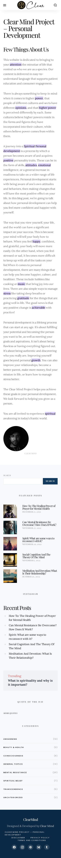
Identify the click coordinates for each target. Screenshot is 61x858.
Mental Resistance (15, 772)
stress (7, 293)
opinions (20, 107)
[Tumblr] (46, 847)
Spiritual (29, 146)
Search (7, 475)
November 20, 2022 (32, 544)
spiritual (50, 413)
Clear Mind (47, 826)
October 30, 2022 (31, 576)
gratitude (23, 298)
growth (35, 360)
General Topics (13, 764)
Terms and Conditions (32, 840)
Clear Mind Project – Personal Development (24, 833)
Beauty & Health (13, 747)
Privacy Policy (39, 837)
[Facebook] (14, 847)
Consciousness (13, 755)
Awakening (10, 739)
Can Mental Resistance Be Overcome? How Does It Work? (39, 523)
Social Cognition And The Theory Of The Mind (36, 556)
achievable (38, 307)
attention (16, 64)
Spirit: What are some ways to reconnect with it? (38, 539)
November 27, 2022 (31, 528)
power (39, 98)
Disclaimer (18, 837)
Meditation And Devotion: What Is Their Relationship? (39, 572)
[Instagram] (22, 847)
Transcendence (13, 789)
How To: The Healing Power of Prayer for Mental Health (38, 507)
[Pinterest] (30, 847)
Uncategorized (13, 797)
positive (8, 160)
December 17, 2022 (31, 512)
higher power (47, 107)
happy (36, 241)
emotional (44, 165)
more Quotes (10, 713)
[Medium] (38, 847)
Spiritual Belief (13, 780)
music (21, 284)
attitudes (31, 165)
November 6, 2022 (31, 560)
